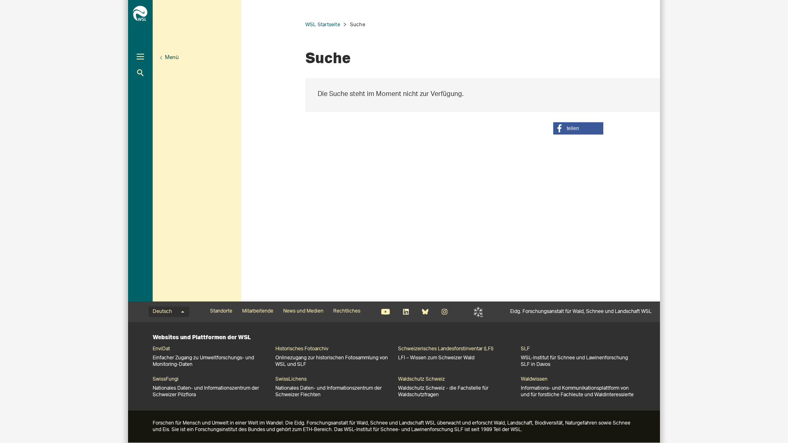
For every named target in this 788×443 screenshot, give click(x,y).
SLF (478, 311)
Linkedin (405, 312)
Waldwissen (534, 379)
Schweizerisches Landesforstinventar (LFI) (445, 349)
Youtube (385, 312)
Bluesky (424, 312)
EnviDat (161, 349)
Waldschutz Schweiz (421, 379)
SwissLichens (291, 379)
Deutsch (162, 311)
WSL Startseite (322, 25)
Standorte (221, 311)
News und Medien (303, 311)
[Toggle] (140, 56)
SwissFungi (166, 379)
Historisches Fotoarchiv (301, 349)
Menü (172, 57)
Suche (140, 72)
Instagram (444, 312)
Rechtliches (346, 311)
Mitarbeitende (257, 311)
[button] (578, 128)
